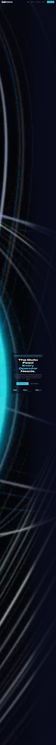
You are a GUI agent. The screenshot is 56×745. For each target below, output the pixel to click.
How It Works (38, 1)
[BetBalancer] (7, 2)
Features (32, 1)
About (43, 1)
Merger (28, 1)
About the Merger (34, 383)
